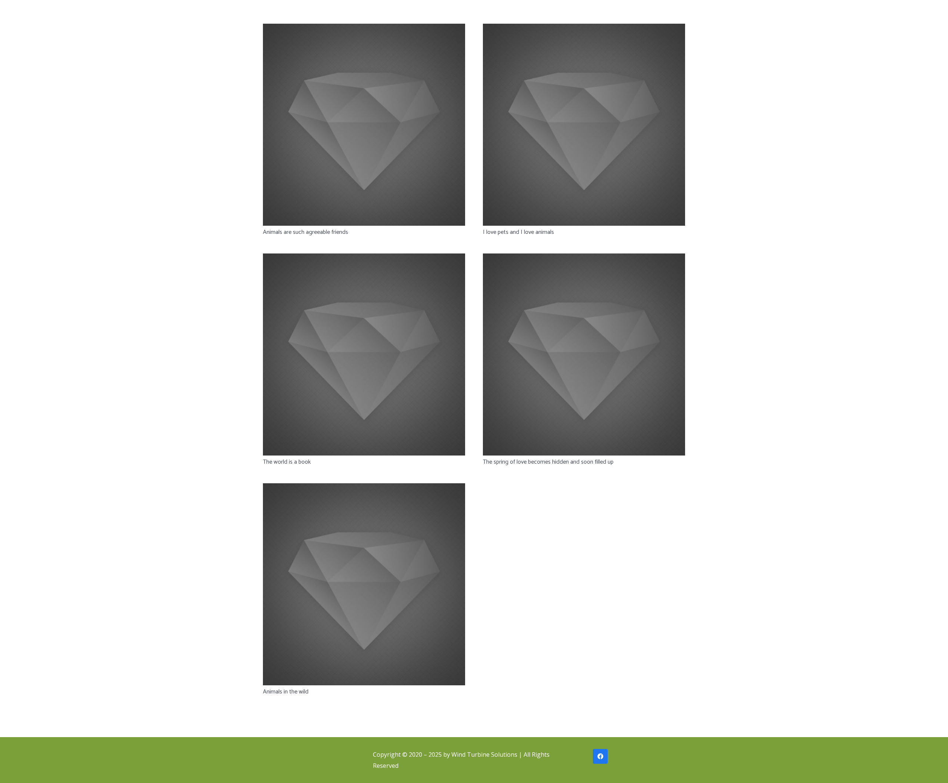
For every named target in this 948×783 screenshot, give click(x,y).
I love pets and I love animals (518, 232)
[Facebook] (600, 756)
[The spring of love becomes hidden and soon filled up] (584, 354)
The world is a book (287, 462)
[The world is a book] (364, 354)
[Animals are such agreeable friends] (364, 125)
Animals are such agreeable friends (305, 232)
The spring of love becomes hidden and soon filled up (548, 462)
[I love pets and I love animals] (584, 125)
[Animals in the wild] (364, 584)
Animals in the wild (285, 692)
